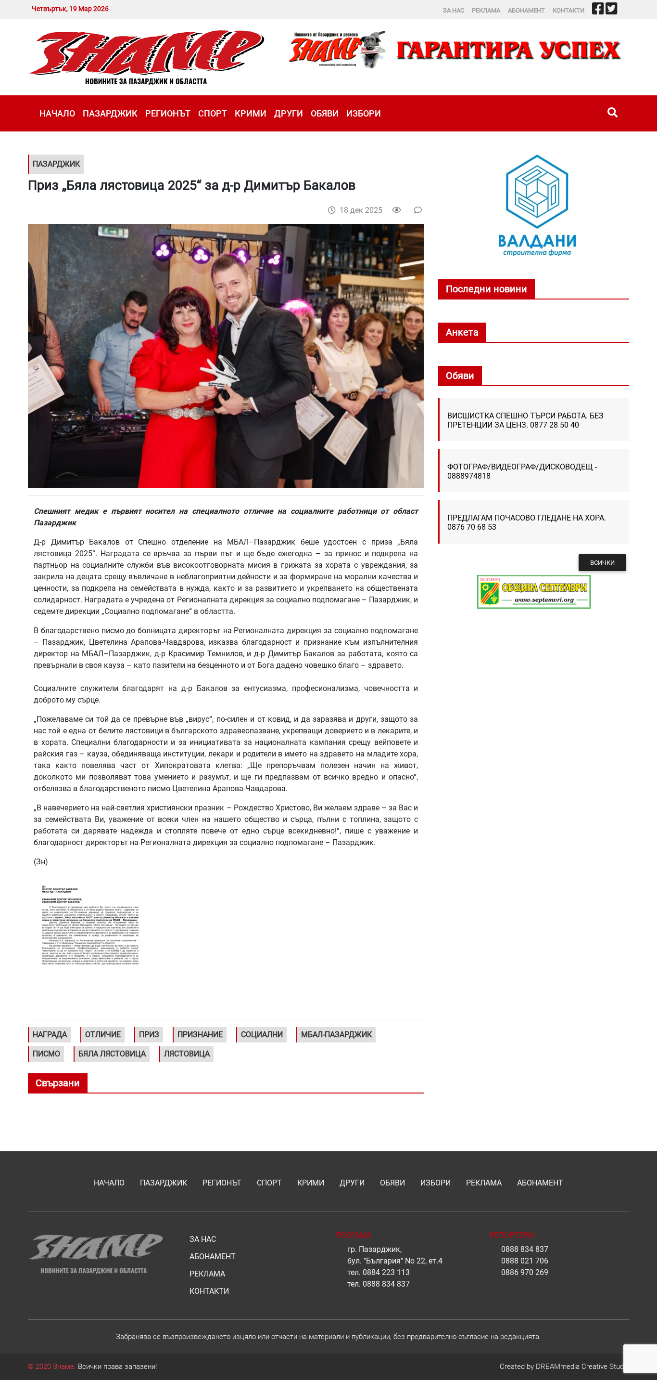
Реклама (486, 10)
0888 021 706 (524, 1260)
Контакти (568, 10)
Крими (250, 113)
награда (50, 1034)
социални (262, 1034)
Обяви (325, 113)
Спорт (212, 113)
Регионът (167, 113)
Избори (363, 113)
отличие (103, 1034)
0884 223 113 (386, 1272)
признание (200, 1034)
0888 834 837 (386, 1284)
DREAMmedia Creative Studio (582, 1366)
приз (149, 1034)
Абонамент (526, 10)
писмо (46, 1053)
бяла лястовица (112, 1053)
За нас (453, 10)
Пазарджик (110, 113)
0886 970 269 (524, 1272)
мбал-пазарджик (336, 1034)
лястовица (187, 1053)
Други (288, 113)
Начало (57, 113)
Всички (602, 562)
